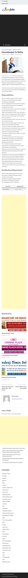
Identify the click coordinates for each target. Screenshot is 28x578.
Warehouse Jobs (6, 561)
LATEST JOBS (5, 529)
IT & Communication (7, 520)
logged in (10, 413)
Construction (5, 489)
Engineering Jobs (6, 494)
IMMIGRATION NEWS (7, 515)
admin (12, 54)
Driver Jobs (5, 492)
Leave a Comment (18, 54)
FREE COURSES (6, 501)
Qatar (3, 538)
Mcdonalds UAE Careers (8, 333)
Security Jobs (5, 543)
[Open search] (25, 45)
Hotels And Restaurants (7, 49)
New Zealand (5, 534)
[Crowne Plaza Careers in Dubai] (14, 346)
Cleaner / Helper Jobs (7, 487)
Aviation (4, 478)
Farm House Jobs (6, 499)
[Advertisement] (14, 29)
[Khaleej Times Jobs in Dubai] (14, 368)
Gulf (3, 506)
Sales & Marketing (6, 541)
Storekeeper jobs (6, 545)
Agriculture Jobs (6, 473)
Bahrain (4, 480)
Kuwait (4, 524)
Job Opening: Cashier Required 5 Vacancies (12, 462)
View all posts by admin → (17, 399)
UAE (3, 552)
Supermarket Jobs (6, 548)
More (3, 531)
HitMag (15, 576)
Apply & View (18, 189)
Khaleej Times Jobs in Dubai (9, 377)
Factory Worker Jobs (7, 496)
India (3, 517)
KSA (3, 522)
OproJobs (12, 574)
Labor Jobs (4, 527)
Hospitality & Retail (17, 49)
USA (3, 559)
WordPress (9, 576)
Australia (4, 476)
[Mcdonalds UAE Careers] (14, 324)
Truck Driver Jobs (6, 550)
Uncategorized (5, 557)
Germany (4, 503)
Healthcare (5, 508)
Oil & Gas (4, 536)
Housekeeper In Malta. (7, 75)
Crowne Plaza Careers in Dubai (10, 355)
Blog (3, 483)
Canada (4, 485)
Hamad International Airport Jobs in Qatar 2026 (13, 448)
